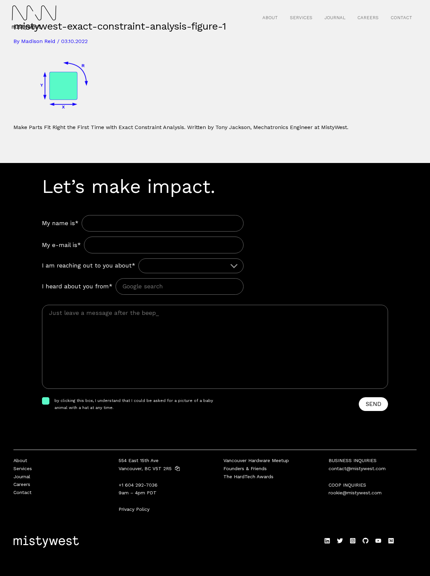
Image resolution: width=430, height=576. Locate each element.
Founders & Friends (245, 468)
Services (301, 17)
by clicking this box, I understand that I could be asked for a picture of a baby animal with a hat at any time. (133, 404)
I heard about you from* (77, 286)
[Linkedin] (327, 541)
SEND (373, 404)
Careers (368, 17)
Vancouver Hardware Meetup (256, 460)
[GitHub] (365, 541)
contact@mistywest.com (357, 468)
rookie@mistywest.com (355, 492)
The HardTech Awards (248, 476)
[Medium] (391, 541)
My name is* (60, 223)
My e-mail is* (61, 245)
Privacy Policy (134, 509)
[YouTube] (378, 541)
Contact (401, 17)
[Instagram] (353, 541)
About (270, 17)
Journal (335, 17)
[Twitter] (340, 541)
